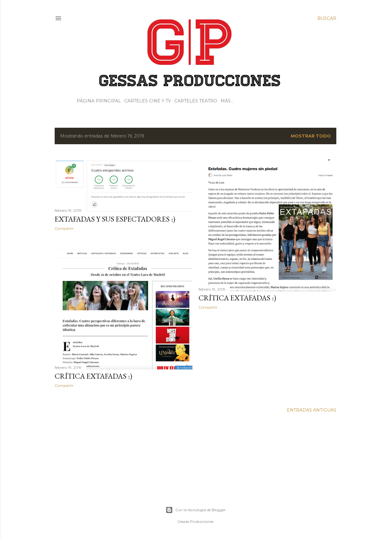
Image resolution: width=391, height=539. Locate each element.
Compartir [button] (64, 228)
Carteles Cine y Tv (147, 101)
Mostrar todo (311, 136)
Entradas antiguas (311, 410)
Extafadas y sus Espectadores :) (115, 219)
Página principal (99, 101)
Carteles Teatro (195, 101)
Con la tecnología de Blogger (200, 510)
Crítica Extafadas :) (237, 297)
